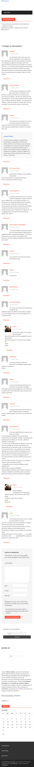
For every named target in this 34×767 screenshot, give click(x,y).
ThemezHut (4, 765)
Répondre (6, 78)
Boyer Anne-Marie (14, 302)
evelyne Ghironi (14, 85)
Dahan (11, 379)
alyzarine (12, 51)
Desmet (11, 251)
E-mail (7, 590)
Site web (7, 595)
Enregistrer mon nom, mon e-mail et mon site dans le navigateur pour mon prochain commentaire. (16, 603)
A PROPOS (17, 695)
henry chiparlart (14, 190)
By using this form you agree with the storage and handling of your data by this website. (17, 611)
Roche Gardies (13, 426)
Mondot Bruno (13, 287)
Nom (6, 586)
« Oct (3, 734)
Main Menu (7, 12)
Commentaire (8, 564)
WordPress (14, 763)
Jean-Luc (12, 404)
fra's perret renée (14, 168)
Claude (11, 115)
